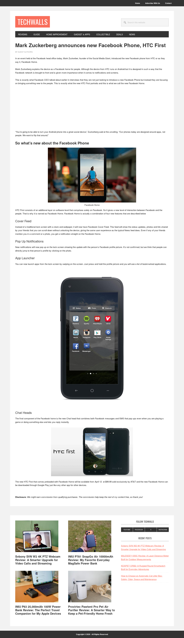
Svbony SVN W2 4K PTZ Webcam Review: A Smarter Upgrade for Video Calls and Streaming (37, 559)
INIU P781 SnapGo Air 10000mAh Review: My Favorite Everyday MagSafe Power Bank (90, 559)
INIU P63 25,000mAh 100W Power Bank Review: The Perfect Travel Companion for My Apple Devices (38, 610)
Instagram (163, 530)
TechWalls (33, 22)
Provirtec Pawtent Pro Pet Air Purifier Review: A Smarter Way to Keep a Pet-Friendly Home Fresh (91, 610)
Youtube (126, 530)
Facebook (139, 530)
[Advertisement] (92, 109)
